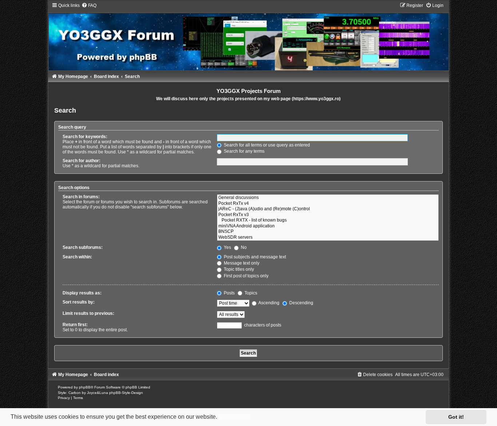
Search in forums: (81, 196)
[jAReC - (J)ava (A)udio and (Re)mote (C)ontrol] (328, 209)
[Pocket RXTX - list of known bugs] (328, 220)
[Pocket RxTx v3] (328, 215)
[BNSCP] (328, 232)
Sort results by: (79, 302)
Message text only (241, 263)
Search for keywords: (85, 136)
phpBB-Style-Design (126, 393)
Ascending (268, 302)
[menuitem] (88, 5)
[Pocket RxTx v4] (328, 204)
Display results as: (82, 293)
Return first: (75, 324)
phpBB (85, 387)
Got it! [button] (456, 417)
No (243, 247)
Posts (229, 293)
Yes (227, 247)
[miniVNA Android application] (328, 226)
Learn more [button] (234, 417)
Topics (250, 293)
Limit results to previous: (88, 313)
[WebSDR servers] (328, 238)
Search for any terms (244, 151)
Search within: (77, 256)
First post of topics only (246, 275)
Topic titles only (238, 269)
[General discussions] (328, 198)
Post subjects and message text (254, 256)
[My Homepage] (248, 36)
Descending (300, 302)
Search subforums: (83, 247)
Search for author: (81, 160)
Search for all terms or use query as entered (266, 145)
